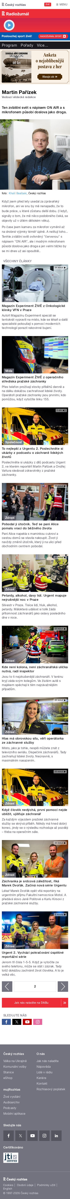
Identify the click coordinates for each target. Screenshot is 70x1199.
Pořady (27, 45)
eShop (7, 1078)
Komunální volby (14, 1066)
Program (9, 45)
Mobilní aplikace (14, 1113)
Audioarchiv (11, 1102)
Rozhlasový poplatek (51, 1089)
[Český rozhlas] (14, 4)
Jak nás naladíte (48, 1061)
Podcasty (9, 1108)
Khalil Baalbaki (18, 193)
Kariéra (41, 1078)
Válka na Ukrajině (15, 1061)
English (7, 1188)
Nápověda (44, 1066)
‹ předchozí (7, 986)
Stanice (8, 1072)
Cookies (8, 1185)
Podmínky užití (46, 1185)
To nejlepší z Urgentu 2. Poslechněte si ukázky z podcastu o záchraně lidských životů (32, 453)
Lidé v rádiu (45, 1072)
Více (42, 45)
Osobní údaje (25, 1185)
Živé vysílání (11, 1097)
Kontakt (42, 1083)
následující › (63, 986)
